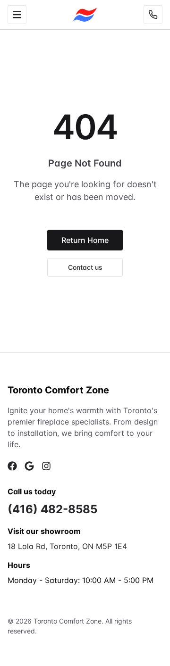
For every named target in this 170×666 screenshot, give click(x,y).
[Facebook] (12, 466)
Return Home (85, 240)
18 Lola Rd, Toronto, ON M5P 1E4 (67, 546)
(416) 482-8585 (52, 509)
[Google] (29, 466)
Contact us (85, 267)
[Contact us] (153, 14)
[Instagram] (46, 466)
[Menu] (17, 14)
